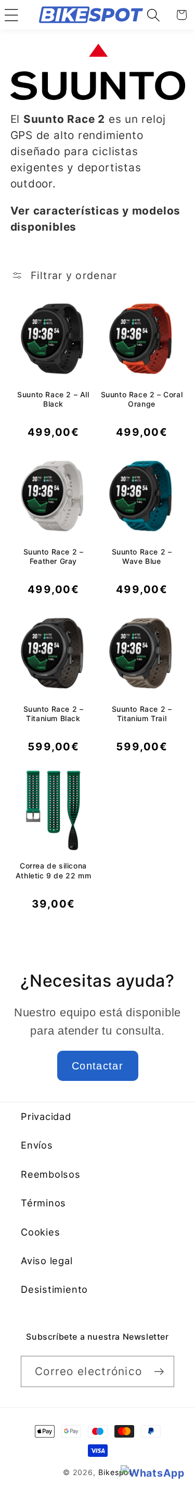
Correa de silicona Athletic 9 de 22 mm (53, 870)
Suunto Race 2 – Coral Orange (142, 399)
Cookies (40, 1232)
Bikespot (115, 1472)
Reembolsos (51, 1174)
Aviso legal (47, 1260)
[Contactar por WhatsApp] (153, 1473)
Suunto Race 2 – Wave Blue (142, 556)
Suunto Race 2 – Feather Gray (53, 556)
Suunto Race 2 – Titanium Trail (142, 713)
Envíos (37, 1145)
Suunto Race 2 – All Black (53, 399)
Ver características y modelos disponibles (95, 218)
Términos (43, 1202)
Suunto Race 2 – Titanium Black (53, 713)
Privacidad (46, 1116)
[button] (11, 15)
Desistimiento (54, 1289)
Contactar (97, 1066)
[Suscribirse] (159, 1372)
